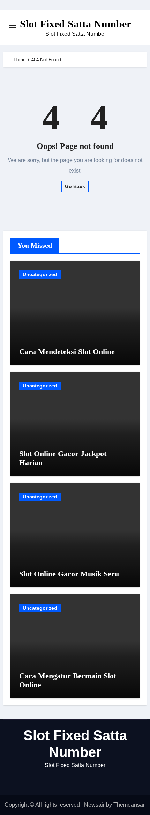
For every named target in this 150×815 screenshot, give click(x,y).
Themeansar (128, 805)
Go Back (75, 186)
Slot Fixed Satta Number (75, 24)
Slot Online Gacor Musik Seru (69, 573)
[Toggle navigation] (12, 28)
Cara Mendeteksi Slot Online (67, 351)
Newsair (94, 805)
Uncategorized (40, 274)
